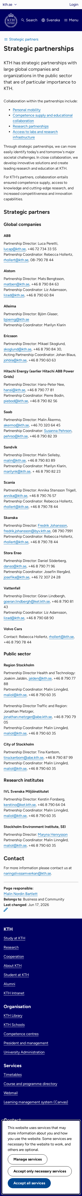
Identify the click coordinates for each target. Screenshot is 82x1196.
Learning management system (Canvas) (36, 1102)
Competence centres (21, 1034)
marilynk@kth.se (17, 471)
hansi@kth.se (14, 390)
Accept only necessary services (39, 1171)
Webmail (11, 1093)
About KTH (13, 965)
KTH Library (13, 1015)
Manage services (27, 1159)
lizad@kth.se (14, 295)
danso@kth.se (15, 566)
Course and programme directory (30, 1084)
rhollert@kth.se (16, 260)
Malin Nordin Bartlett (21, 894)
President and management (26, 1043)
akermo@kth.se (16, 425)
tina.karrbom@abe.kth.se (24, 757)
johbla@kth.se (15, 360)
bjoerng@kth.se (16, 319)
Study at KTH (14, 938)
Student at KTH (16, 975)
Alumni (9, 984)
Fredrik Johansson (52, 525)
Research (11, 947)
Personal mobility (27, 110)
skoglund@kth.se (17, 349)
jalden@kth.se (40, 678)
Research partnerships (31, 126)
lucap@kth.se (15, 249)
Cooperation (14, 956)
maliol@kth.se (15, 695)
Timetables (13, 1074)
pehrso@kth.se (16, 436)
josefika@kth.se (16, 577)
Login (73, 4)
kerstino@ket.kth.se (20, 805)
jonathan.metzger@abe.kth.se (28, 717)
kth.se (7, 4)
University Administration (24, 1052)
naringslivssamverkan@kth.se (27, 873)
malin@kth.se (15, 460)
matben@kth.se (16, 284)
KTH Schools (14, 1024)
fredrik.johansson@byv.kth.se (27, 531)
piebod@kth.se (16, 401)
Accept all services (29, 1183)
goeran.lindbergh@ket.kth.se (27, 601)
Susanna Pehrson (58, 430)
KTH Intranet (14, 993)
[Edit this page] (6, 910)
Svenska (53, 20)
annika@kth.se (15, 496)
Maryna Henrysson (53, 834)
